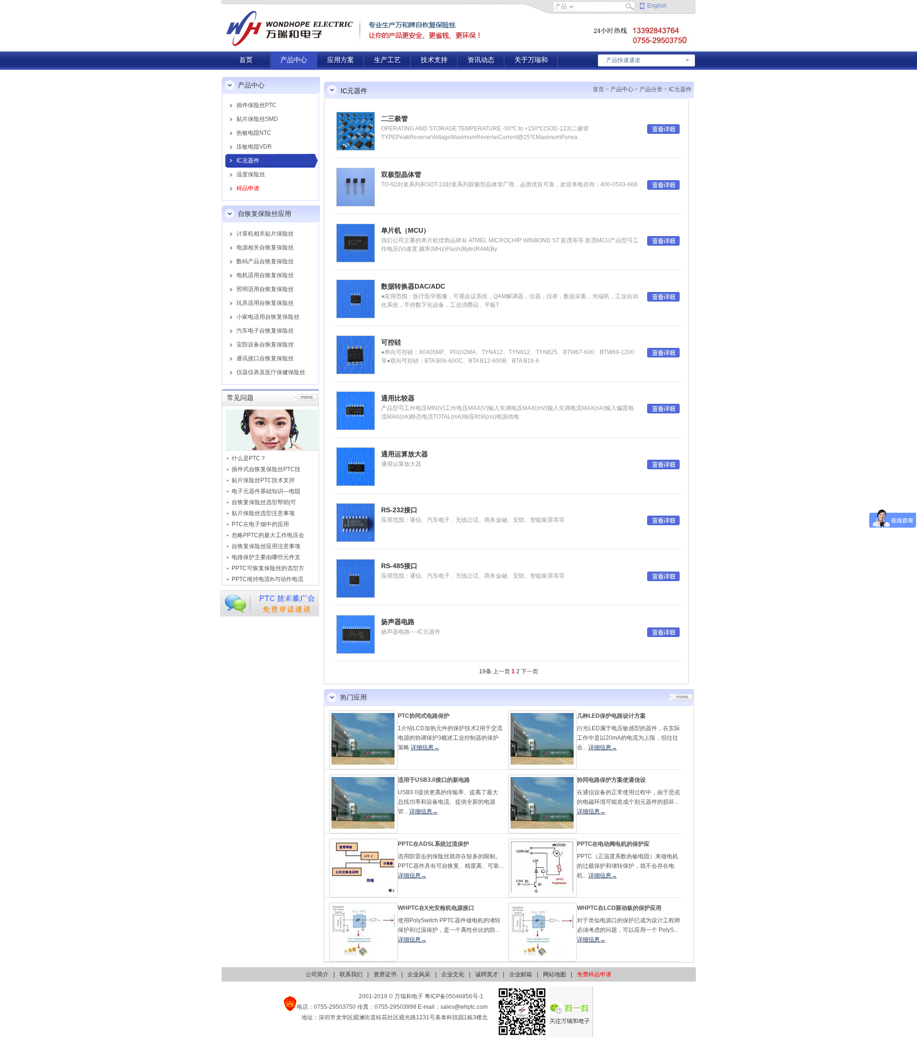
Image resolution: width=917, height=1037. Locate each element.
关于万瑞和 (531, 60)
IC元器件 (247, 160)
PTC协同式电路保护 (423, 716)
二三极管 (394, 118)
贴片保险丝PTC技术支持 (263, 480)
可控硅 (391, 342)
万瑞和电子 (409, 996)
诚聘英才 (486, 974)
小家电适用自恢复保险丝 (267, 316)
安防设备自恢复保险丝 (265, 344)
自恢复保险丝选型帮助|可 (264, 502)
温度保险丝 (250, 174)
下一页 (529, 671)
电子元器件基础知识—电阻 (266, 491)
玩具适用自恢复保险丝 (265, 303)
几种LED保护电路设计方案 (611, 716)
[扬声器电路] (355, 634)
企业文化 (452, 974)
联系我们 (351, 974)
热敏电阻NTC (253, 133)
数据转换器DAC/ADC (413, 286)
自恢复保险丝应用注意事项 (266, 546)
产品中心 (293, 60)
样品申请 (247, 188)
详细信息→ (425, 747)
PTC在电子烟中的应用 (260, 524)
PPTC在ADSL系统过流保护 (433, 844)
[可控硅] (355, 354)
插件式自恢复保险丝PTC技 (266, 469)
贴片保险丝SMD (257, 119)
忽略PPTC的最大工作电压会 (268, 535)
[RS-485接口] (355, 578)
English (657, 5)
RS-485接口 (399, 566)
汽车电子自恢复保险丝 (265, 330)
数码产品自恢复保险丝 (265, 261)
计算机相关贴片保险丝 (265, 233)
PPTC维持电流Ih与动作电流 (267, 579)
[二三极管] (355, 131)
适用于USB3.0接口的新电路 (434, 780)
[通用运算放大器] (355, 466)
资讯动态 (481, 60)
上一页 (501, 671)
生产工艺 (387, 60)
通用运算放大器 (404, 454)
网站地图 (554, 974)
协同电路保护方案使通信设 (611, 780)
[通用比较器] (355, 410)
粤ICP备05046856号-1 (454, 996)
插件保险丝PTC (256, 105)
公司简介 (317, 974)
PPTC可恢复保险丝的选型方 (268, 568)
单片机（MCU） (405, 230)
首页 (246, 60)
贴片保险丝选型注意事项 (263, 513)
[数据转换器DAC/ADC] (355, 298)
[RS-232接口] (355, 522)
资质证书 (384, 974)
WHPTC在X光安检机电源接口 (436, 908)
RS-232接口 (399, 510)
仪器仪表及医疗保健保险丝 (270, 372)
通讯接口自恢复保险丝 (265, 358)
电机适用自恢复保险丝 (265, 275)
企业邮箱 (520, 974)
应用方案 (340, 60)
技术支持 (434, 60)
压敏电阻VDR (254, 146)
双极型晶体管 (401, 174)
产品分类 (651, 89)
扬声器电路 (398, 622)
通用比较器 (398, 398)
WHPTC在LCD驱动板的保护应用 (619, 908)
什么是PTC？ (249, 458)
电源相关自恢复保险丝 (265, 247)
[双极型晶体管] (355, 187)
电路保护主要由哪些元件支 (266, 557)
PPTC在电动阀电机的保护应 (613, 844)
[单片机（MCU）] (355, 242)
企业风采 (418, 974)
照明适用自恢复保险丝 (265, 289)
